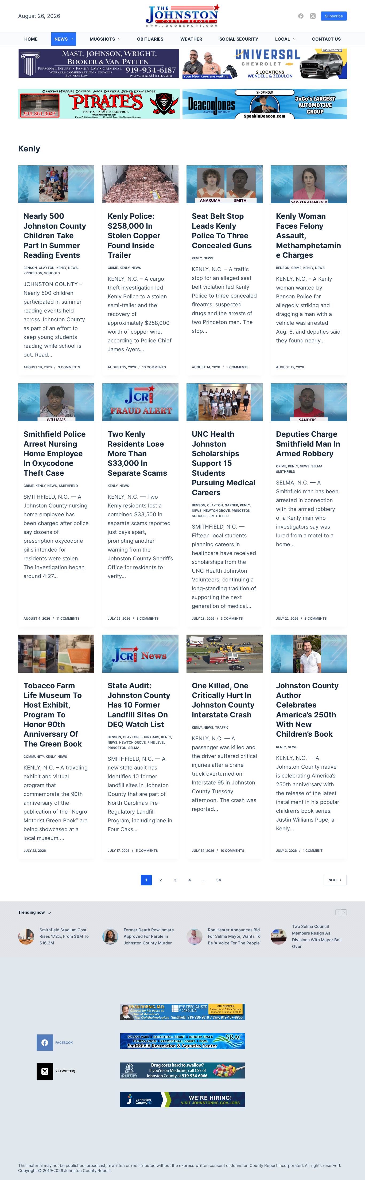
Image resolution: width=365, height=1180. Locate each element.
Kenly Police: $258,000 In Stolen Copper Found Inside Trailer (134, 236)
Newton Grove (216, 511)
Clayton (47, 268)
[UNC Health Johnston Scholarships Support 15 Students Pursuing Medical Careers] (225, 402)
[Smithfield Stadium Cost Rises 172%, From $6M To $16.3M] (26, 937)
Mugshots (102, 39)
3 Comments (69, 367)
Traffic (222, 727)
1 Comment (313, 851)
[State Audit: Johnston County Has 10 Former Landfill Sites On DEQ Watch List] (140, 654)
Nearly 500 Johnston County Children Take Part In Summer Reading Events (55, 236)
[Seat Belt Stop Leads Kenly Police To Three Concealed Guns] (225, 184)
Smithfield (68, 486)
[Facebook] (301, 16)
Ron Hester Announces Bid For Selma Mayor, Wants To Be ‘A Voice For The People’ (234, 936)
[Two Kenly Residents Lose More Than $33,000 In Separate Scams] (140, 402)
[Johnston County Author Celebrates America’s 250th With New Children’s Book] (309, 654)
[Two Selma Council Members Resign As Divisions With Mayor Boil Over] (279, 937)
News (61, 39)
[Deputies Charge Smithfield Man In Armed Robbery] (309, 402)
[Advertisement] (309, 1054)
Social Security (238, 39)
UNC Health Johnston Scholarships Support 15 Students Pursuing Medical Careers (223, 463)
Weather (191, 39)
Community (34, 757)
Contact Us (326, 39)
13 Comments (154, 367)
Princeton (33, 273)
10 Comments (232, 851)
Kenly (61, 268)
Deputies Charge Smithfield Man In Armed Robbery (308, 443)
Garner (231, 505)
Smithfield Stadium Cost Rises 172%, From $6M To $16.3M (64, 936)
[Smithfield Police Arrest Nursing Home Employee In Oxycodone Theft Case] (56, 402)
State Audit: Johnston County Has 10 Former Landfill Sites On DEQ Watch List (139, 705)
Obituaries (150, 39)
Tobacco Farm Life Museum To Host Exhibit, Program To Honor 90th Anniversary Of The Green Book (53, 714)
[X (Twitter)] (313, 16)
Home (31, 39)
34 (218, 880)
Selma (317, 466)
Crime (113, 268)
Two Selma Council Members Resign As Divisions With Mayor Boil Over (316, 936)
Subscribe (334, 16)
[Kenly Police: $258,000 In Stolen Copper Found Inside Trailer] (140, 184)
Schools (52, 273)
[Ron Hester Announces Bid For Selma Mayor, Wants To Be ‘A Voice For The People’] (195, 937)
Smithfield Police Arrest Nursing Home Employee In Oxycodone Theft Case (55, 453)
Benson (30, 268)
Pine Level (156, 742)
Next (333, 880)
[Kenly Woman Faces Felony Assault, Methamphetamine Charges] (309, 184)
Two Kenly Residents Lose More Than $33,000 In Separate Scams (137, 453)
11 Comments (68, 618)
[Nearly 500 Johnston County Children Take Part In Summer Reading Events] (56, 184)
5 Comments (147, 851)
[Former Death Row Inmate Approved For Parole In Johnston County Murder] (110, 937)
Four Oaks (150, 737)
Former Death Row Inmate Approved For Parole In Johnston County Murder (149, 936)
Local (282, 39)
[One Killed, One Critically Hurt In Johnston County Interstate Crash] (225, 654)
